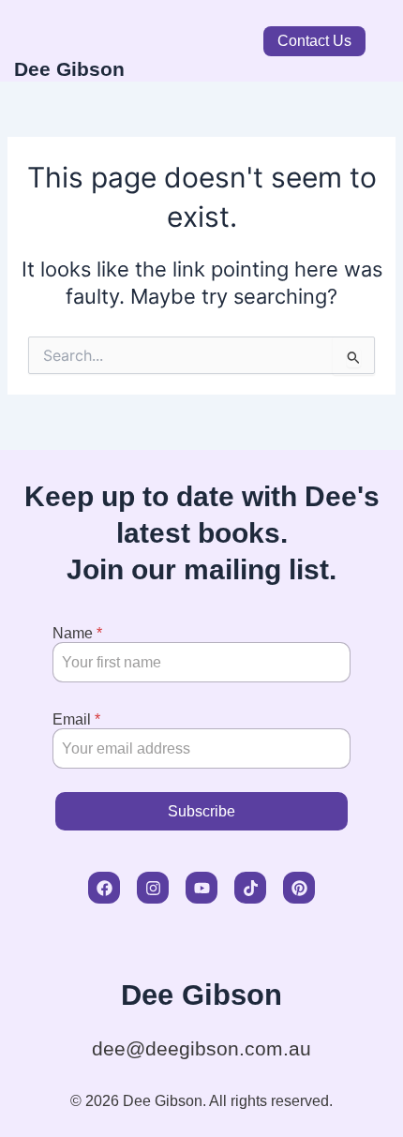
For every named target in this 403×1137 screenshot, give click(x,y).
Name (77, 633)
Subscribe (201, 811)
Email (76, 719)
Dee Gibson (69, 69)
